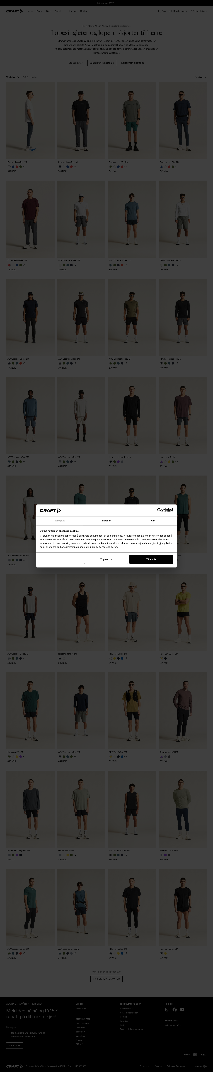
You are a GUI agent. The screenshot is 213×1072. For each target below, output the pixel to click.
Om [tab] (153, 520)
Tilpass (104, 559)
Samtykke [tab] (59, 520)
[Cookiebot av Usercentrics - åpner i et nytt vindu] (159, 510)
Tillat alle (151, 559)
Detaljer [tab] (106, 520)
